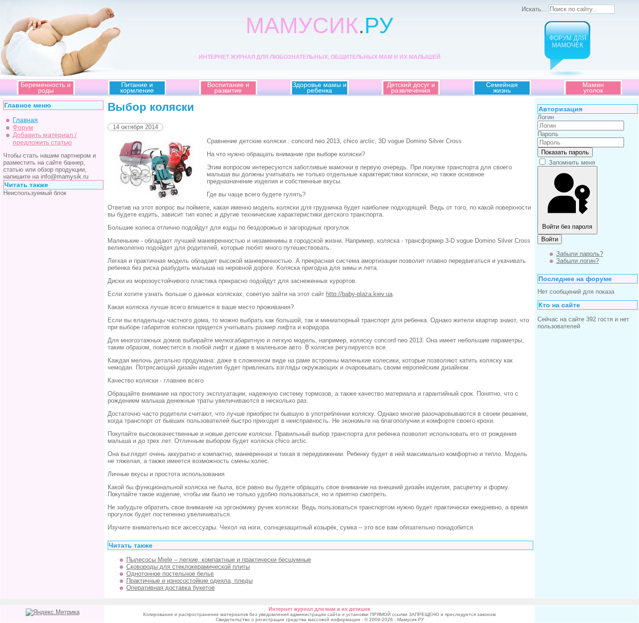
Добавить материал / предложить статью (45, 138)
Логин (545, 117)
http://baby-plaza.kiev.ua (359, 293)
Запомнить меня (572, 162)
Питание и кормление (137, 87)
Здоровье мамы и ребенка (319, 87)
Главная (25, 119)
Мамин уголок (593, 87)
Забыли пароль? (579, 253)
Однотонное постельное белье (170, 573)
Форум (23, 127)
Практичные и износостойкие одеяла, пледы (189, 580)
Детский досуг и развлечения (411, 87)
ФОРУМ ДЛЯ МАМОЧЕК (567, 42)
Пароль (548, 134)
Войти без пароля (567, 226)
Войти (549, 239)
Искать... (534, 9)
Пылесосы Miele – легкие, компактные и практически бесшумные (218, 559)
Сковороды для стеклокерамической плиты (188, 566)
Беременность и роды (46, 87)
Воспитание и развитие (228, 87)
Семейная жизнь (502, 87)
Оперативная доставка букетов (170, 587)
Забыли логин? (577, 260)
